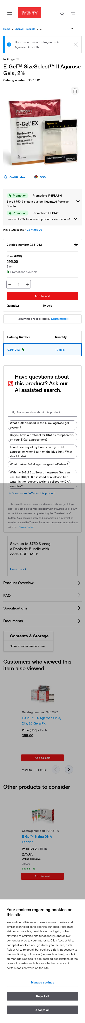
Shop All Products (25, 28)
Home (6, 28)
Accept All (42, 1010)
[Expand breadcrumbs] (72, 29)
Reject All (42, 996)
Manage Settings (42, 982)
